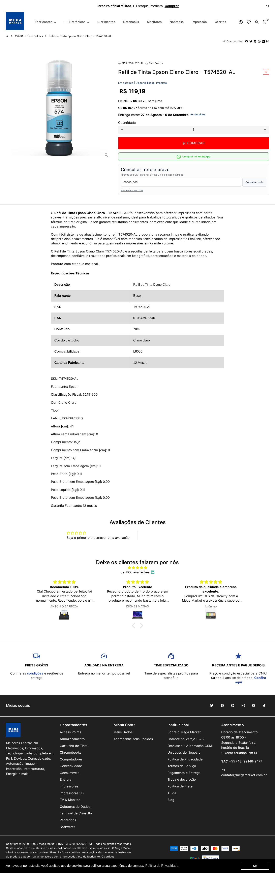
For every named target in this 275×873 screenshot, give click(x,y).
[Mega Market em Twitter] (212, 705)
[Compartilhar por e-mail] (267, 41)
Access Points (70, 732)
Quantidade (127, 123)
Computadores (71, 759)
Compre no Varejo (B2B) (186, 739)
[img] (138, 567)
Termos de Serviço (181, 766)
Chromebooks (70, 752)
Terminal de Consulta (76, 813)
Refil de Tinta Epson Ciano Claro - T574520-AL (80, 36)
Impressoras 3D (72, 793)
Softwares (67, 827)
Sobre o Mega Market (184, 732)
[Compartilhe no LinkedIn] (263, 41)
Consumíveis (69, 773)
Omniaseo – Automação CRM (189, 746)
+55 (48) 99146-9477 (245, 761)
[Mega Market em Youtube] (253, 705)
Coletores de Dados (75, 807)
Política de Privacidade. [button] (162, 865)
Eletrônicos (154, 63)
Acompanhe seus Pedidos (133, 739)
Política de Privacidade (185, 759)
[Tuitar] (250, 41)
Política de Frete (179, 786)
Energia (65, 779)
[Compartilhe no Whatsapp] (259, 41)
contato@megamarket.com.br (244, 772)
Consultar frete (254, 182)
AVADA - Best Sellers (28, 36)
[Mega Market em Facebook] (222, 705)
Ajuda (171, 793)
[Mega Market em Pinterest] (233, 705)
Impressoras (69, 786)
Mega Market (47, 843)
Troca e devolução (181, 779)
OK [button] (255, 865)
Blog (170, 800)
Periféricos (68, 820)
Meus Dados (123, 732)
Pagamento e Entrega (184, 773)
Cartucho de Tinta (74, 746)
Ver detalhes (197, 114)
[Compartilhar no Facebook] (246, 41)
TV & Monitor (70, 800)
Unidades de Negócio (184, 752)
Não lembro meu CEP (132, 190)
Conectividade (71, 766)
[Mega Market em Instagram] (243, 705)
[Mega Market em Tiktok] (264, 705)
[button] (134, 625)
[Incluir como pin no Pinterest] (255, 41)
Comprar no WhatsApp (196, 156)
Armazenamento (72, 739)
